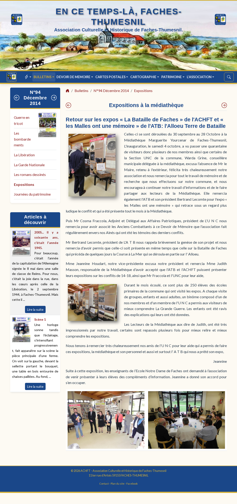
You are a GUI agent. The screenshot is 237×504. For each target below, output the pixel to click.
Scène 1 (40, 319)
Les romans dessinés (30, 174)
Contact (104, 483)
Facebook (132, 483)
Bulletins (81, 90)
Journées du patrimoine (32, 194)
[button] (28, 76)
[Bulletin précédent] (16, 97)
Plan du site (118, 483)
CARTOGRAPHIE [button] (143, 77)
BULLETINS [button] (42, 77)
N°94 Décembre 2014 (35, 98)
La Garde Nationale (29, 165)
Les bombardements (22, 139)
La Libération (24, 155)
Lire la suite (35, 309)
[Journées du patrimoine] (224, 105)
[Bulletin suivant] (54, 97)
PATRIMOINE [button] (171, 77)
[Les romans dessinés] (68, 105)
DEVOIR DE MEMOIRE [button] (73, 77)
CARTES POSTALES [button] (110, 77)
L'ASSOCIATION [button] (199, 77)
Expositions (24, 184)
